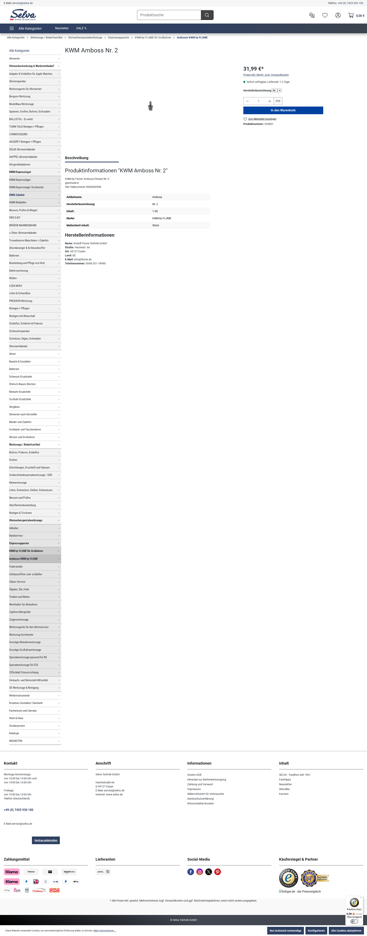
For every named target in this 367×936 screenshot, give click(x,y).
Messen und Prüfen (20, 497)
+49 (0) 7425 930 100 (350, 3)
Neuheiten (62, 28)
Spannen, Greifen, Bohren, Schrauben (29, 111)
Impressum (194, 789)
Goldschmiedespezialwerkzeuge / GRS (30, 475)
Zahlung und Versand (200, 784)
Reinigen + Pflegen (19, 308)
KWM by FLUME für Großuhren (26, 551)
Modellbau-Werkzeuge (21, 104)
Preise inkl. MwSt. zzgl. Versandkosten (266, 74)
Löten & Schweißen (19, 293)
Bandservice (16, 535)
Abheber (14, 528)
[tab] (92, 158)
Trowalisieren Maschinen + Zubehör (29, 240)
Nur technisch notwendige (285, 930)
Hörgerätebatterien (19, 164)
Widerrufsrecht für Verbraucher (205, 793)
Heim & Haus (16, 718)
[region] (150, 106)
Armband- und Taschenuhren (25, 429)
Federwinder (16, 566)
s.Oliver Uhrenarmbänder (23, 233)
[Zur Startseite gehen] (23, 14)
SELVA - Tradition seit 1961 (295, 774)
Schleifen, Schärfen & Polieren (26, 323)
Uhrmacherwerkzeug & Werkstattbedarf (31, 66)
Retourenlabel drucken (200, 803)
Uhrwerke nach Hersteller (23, 414)
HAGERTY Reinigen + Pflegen (25, 141)
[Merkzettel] (323, 15)
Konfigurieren (316, 930)
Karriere (283, 793)
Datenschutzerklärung (200, 798)
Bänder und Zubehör (20, 422)
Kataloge (14, 733)
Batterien (14, 255)
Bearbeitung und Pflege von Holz (27, 263)
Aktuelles (284, 789)
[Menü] (361, 898)
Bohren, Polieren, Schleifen (24, 452)
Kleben (13, 278)
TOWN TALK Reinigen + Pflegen (26, 126)
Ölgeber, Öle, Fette (19, 589)
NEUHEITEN (15, 741)
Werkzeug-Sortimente (21, 634)
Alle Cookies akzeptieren (346, 930)
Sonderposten (17, 725)
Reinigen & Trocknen (20, 513)
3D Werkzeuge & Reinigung (24, 687)
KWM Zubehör (17, 195)
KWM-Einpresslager (20, 180)
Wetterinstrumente (19, 695)
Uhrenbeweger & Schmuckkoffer (27, 248)
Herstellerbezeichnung (257, 90)
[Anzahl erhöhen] (270, 101)
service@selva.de (22, 3)
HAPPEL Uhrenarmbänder (23, 157)
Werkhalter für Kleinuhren (23, 604)
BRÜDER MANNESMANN (22, 225)
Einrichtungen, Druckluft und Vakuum (29, 467)
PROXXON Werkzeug (20, 301)
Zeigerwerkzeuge (18, 619)
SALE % (81, 28)
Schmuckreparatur (19, 331)
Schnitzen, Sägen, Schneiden (25, 338)
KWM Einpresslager (20, 172)
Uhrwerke (14, 58)
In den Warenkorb (283, 110)
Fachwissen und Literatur (23, 710)
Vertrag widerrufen (45, 840)
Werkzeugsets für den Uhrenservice (29, 627)
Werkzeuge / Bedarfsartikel (24, 444)
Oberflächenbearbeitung (22, 505)
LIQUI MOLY (15, 286)
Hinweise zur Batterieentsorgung (206, 779)
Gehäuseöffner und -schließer (25, 574)
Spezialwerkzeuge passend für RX (28, 657)
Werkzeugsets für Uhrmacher (25, 89)
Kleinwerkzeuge (18, 482)
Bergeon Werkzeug (19, 96)
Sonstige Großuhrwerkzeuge (25, 650)
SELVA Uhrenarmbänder (22, 149)
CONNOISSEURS (18, 134)
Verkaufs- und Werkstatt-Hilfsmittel (28, 680)
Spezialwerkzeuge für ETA (23, 665)
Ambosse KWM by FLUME (23, 558)
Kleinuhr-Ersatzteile (20, 391)
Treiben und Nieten (19, 597)
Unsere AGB (194, 774)
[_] (150, 106)
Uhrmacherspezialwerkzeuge (25, 520)
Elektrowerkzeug (18, 270)
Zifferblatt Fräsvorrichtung (23, 672)
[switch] (354, 921)
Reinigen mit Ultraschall (22, 316)
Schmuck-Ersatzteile (20, 376)
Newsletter (285, 784)
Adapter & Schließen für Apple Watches (30, 74)
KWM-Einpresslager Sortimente (26, 187)
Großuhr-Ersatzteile (20, 399)
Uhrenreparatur (17, 81)
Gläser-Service (17, 581)
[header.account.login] (336, 15)
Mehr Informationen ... (104, 930)
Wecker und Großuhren (22, 437)
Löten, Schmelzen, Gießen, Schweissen (30, 490)
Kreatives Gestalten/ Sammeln (26, 703)
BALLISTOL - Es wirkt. (21, 119)
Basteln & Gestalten (20, 361)
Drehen (13, 460)
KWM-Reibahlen (17, 202)
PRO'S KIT (14, 217)
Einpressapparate (19, 543)
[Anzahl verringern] (247, 101)
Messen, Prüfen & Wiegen (23, 210)
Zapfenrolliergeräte (20, 612)
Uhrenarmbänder (18, 346)
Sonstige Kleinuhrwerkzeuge (25, 642)
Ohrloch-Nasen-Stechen (22, 384)
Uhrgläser (14, 407)
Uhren (12, 354)
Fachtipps (285, 779)
